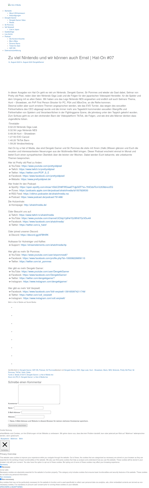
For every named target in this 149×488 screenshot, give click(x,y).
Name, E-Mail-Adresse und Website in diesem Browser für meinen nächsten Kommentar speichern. (49, 421)
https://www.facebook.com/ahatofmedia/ (43, 221)
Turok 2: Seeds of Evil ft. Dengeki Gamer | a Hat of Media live (30, 374)
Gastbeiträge (9, 32)
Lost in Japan (14, 29)
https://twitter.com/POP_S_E (34, 172)
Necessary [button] (4, 464)
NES (110, 370)
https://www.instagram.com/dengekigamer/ (45, 281)
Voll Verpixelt (9, 27)
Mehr (21, 438)
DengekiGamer (38, 62)
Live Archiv (9, 34)
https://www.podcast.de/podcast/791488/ (42, 197)
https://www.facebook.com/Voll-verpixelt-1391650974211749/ (54, 291)
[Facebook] (17, 307)
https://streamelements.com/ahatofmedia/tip (43, 244)
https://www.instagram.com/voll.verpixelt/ (44, 298)
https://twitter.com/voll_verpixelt (35, 294)
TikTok (18, 372)
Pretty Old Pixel (126, 370)
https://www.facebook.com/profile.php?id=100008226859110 (54, 258)
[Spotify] (17, 347)
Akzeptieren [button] (5, 438)
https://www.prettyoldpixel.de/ (36, 179)
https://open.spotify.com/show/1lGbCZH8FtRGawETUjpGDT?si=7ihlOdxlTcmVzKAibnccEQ (66, 187)
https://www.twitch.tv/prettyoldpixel (36, 169)
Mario (105, 370)
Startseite (8, 11)
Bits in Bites (13, 41)
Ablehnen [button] (13, 438)
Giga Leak (84, 370)
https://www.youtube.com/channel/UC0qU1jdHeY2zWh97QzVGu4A (56, 218)
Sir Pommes (9, 25)
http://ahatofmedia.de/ (35, 204)
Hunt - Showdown (95, 370)
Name (11, 408)
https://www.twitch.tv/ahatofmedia (36, 214)
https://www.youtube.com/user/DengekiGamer (45, 271)
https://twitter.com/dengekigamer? (37, 278)
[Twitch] (17, 339)
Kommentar (13, 403)
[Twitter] (17, 315)
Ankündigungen (15, 15)
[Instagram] (17, 323)
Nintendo (116, 370)
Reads (11, 22)
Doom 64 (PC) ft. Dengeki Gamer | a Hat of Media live (28, 377)
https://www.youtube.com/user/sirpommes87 (45, 254)
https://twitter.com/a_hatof (32, 224)
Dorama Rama (14, 43)
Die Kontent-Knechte (17, 39)
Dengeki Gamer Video (17, 20)
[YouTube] (17, 331)
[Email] (17, 355)
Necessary (6, 467)
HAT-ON (12, 48)
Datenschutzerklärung (13, 50)
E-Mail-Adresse (14, 412)
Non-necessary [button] (5, 477)
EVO (78, 370)
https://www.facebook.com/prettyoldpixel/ (44, 175)
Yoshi (23, 372)
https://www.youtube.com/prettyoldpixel (42, 165)
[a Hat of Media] (14, 4)
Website (11, 417)
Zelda (28, 372)
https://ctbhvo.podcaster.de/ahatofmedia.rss (46, 193)
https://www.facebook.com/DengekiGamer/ (45, 274)
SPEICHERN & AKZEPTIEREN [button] (11, 487)
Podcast (8, 36)
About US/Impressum (17, 13)
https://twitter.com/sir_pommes (35, 261)
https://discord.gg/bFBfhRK (34, 234)
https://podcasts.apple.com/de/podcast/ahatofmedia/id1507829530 (53, 190)
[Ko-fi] (17, 364)
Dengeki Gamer (10, 18)
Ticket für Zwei (14, 46)
